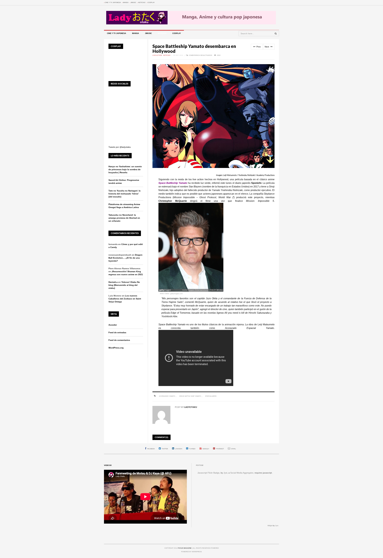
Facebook (151, 449)
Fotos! (199, 465)
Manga (126, 2)
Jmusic (133, 2)
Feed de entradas (117, 332)
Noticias (141, 2)
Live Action (157, 55)
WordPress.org (116, 348)
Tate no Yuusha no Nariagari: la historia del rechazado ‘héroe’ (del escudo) (124, 193)
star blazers (210, 396)
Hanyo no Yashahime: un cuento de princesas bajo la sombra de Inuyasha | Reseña (125, 169)
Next (267, 46)
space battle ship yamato (190, 396)
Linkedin (178, 449)
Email (233, 449)
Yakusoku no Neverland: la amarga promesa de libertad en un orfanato (124, 218)
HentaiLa (113, 282)
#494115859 (164, 293)
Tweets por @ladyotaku (119, 147)
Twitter (165, 449)
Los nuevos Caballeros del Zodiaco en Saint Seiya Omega (124, 298)
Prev (258, 46)
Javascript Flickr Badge (208, 473)
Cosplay (151, 2)
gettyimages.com (176, 293)
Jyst (225, 473)
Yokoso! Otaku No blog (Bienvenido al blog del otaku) (124, 285)
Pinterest (220, 449)
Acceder (112, 325)
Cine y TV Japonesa (113, 2)
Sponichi (256, 183)
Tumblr (192, 449)
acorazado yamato (167, 396)
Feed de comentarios (119, 340)
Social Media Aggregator (241, 473)
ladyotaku (190, 407)
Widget (270, 525)
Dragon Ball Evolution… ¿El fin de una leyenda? (125, 258)
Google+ (205, 449)
